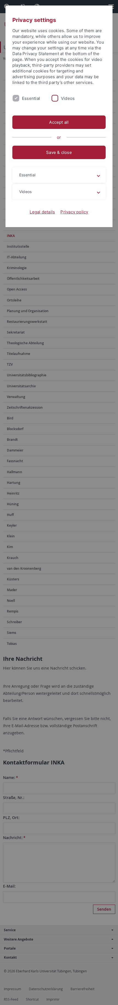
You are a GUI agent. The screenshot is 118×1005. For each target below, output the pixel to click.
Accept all (59, 122)
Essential (31, 98)
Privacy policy (74, 211)
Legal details (42, 211)
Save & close (59, 152)
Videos (68, 98)
